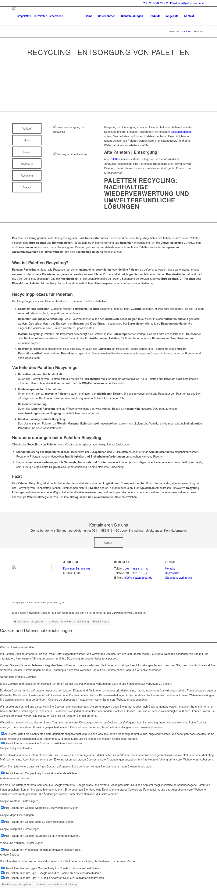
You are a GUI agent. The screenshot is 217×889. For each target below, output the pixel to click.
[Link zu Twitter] (189, 602)
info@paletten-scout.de (138, 577)
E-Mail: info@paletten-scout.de (187, 3)
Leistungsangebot (181, 132)
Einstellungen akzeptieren (29, 621)
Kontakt (170, 568)
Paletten (115, 159)
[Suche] (201, 16)
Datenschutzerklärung (178, 577)
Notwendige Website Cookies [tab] (18, 677)
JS (63, 602)
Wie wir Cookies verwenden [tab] (17, 647)
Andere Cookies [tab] (9, 854)
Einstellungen (101, 621)
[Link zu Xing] (182, 602)
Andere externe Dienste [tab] (14, 778)
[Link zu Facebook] (176, 602)
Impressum (172, 573)
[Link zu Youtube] (195, 602)
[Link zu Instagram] (202, 602)
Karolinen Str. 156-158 (76, 568)
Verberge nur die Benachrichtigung (69, 621)
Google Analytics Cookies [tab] (16, 748)
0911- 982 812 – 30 (136, 568)
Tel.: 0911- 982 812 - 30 (156, 3)
